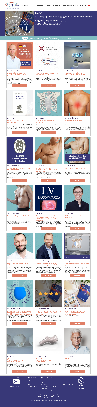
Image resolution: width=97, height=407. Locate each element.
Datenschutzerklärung (68, 384)
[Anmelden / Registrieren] (85, 5)
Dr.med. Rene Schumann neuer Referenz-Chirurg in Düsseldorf (46, 264)
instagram (57, 395)
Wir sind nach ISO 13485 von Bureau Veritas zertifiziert (18, 169)
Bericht (28, 382)
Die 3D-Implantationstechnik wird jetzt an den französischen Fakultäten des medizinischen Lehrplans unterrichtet (19, 312)
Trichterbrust (38, 17)
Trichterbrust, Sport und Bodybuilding (19, 216)
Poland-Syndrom (53, 17)
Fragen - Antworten (67, 380)
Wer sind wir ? (30, 380)
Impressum (65, 382)
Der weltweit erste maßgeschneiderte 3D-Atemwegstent (43, 359)
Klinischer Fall (34, 38)
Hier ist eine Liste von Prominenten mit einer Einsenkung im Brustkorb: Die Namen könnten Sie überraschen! (77, 173)
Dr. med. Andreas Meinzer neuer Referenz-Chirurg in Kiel (17, 264)
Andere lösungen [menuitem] (37, 5)
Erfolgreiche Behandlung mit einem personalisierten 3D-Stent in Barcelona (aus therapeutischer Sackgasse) (47, 216)
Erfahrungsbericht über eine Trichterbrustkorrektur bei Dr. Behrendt (16, 73)
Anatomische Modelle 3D (46, 390)
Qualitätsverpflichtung (32, 386)
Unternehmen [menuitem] (57, 5)
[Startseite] (12, 5)
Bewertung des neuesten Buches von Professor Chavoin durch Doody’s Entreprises (48, 312)
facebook (46, 395)
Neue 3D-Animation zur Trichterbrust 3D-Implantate (77, 264)
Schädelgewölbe (45, 388)
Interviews (45, 38)
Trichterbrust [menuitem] (26, 5)
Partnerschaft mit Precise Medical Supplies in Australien (47, 73)
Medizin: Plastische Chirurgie (72, 315)
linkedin (40, 395)
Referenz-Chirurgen (67, 38)
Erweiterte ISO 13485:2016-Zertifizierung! (16, 121)
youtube (52, 395)
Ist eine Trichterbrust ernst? (74, 120)
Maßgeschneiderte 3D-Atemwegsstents (50, 386)
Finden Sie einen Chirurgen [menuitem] (70, 5)
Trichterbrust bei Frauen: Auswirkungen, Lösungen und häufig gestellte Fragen (47, 169)
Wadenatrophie (44, 384)
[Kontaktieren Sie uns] (81, 5)
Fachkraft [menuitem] (48, 5)
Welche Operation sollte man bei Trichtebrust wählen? (47, 121)
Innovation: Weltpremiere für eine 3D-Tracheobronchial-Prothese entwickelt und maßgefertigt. (48, 364)
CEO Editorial (69, 359)
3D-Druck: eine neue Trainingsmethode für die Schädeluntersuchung (15, 359)
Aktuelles (29, 384)
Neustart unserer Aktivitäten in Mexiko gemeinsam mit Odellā (75, 73)
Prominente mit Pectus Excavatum (76, 168)
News (25, 38)
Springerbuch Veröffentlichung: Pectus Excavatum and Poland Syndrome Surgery (75, 312)
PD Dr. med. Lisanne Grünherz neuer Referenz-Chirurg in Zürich (77, 216)
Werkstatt (55, 38)
